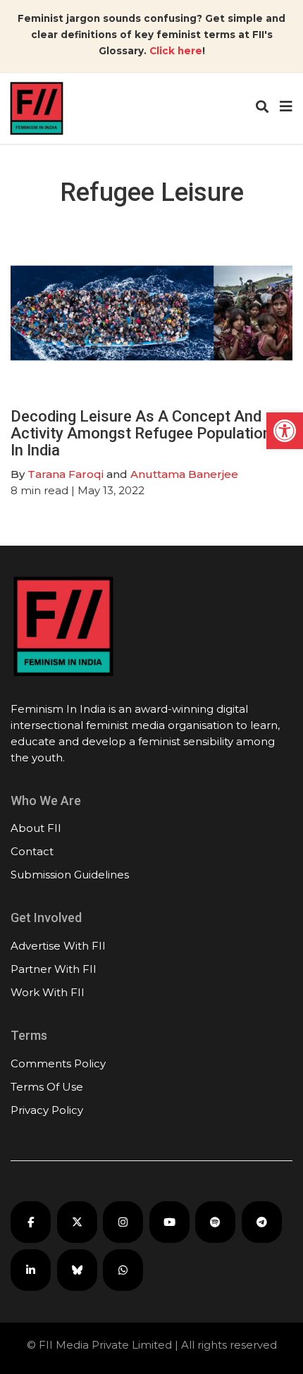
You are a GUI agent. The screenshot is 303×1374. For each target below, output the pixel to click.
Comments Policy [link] (58, 1063)
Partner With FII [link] (54, 969)
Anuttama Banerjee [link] (184, 474)
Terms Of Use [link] (47, 1086)
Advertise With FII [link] (58, 945)
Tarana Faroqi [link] (65, 474)
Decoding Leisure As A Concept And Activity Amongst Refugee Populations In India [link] (145, 433)
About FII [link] (36, 828)
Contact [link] (32, 851)
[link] (284, 430)
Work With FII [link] (48, 992)
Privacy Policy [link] (47, 1110)
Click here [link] (175, 50)
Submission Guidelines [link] (70, 874)
